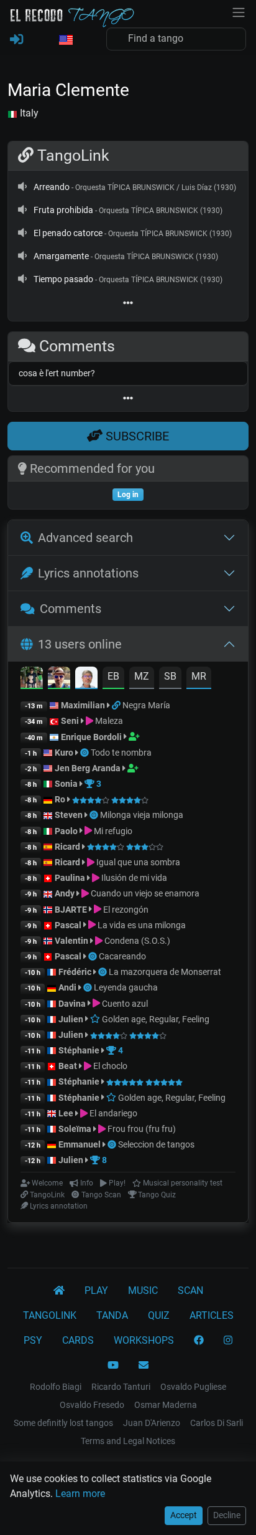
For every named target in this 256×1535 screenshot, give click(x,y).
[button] (65, 40)
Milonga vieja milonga (141, 815)
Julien (71, 1019)
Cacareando (122, 956)
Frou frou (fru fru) (141, 1129)
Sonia (66, 784)
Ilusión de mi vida (133, 878)
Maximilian (83, 705)
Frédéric (74, 972)
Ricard (67, 847)
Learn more (80, 1493)
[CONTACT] (143, 1365)
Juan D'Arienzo (151, 1423)
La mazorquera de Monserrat (165, 972)
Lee (65, 1113)
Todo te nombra (121, 753)
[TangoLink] (117, 705)
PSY (33, 1340)
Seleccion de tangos (156, 1144)
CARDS (78, 1340)
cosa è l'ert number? (57, 373)
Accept (183, 1515)
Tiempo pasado (63, 279)
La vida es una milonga (141, 925)
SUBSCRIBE (136, 436)
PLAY (96, 1290)
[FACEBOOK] (199, 1340)
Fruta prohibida (63, 210)
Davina (72, 1004)
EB (113, 676)
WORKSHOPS (144, 1340)
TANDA (112, 1315)
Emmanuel (79, 1144)
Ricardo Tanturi (120, 1387)
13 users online (80, 644)
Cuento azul (124, 1004)
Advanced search (85, 537)
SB (170, 676)
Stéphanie (79, 1050)
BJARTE (71, 910)
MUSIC (143, 1290)
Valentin (71, 941)
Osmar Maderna (165, 1405)
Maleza (108, 721)
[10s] (22, 187)
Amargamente (61, 256)
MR (198, 676)
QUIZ (159, 1315)
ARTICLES (212, 1315)
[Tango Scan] (85, 753)
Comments (70, 608)
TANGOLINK (49, 1315)
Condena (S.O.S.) (136, 941)
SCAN (190, 1290)
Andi (67, 987)
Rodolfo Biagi (55, 1387)
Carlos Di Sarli (216, 1423)
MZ (141, 676)
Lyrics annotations (88, 573)
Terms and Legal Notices (128, 1441)
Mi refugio (112, 831)
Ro (60, 799)
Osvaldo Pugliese (193, 1387)
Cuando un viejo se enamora (144, 893)
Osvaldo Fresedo (92, 1405)
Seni (70, 721)
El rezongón (125, 910)
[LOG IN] (16, 39)
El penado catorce (68, 233)
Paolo (66, 831)
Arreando (52, 187)
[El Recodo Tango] (59, 1290)
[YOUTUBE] (113, 1365)
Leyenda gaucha (126, 987)
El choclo (109, 1066)
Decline (226, 1515)
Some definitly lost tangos (63, 1423)
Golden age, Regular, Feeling (154, 1019)
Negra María (146, 705)
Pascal (68, 925)
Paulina (70, 878)
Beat (67, 1066)
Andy (65, 893)
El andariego (112, 1113)
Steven (69, 815)
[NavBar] (238, 11)
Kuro (64, 753)
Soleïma (74, 1129)
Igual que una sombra (137, 862)
